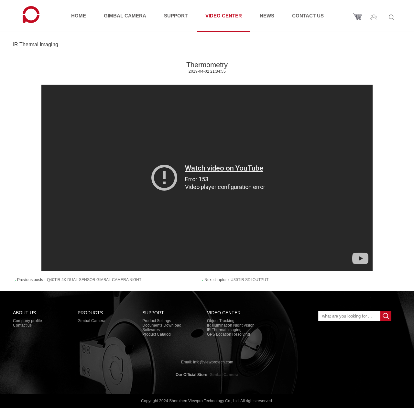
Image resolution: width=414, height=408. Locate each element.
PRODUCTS (90, 312)
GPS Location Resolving (228, 334)
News (267, 15)
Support (176, 15)
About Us (24, 312)
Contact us (308, 15)
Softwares (151, 330)
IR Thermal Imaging (224, 330)
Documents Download (161, 325)
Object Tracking (220, 321)
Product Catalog (156, 334)
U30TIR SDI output (249, 279)
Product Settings (156, 321)
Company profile (27, 321)
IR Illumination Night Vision (231, 325)
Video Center (223, 15)
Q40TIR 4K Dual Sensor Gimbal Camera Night (94, 279)
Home (78, 15)
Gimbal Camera (125, 15)
